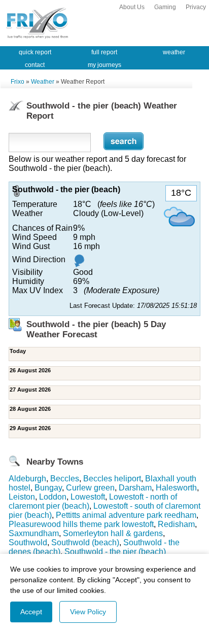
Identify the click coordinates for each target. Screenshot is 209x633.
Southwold (28, 542)
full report (104, 52)
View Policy (88, 612)
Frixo (17, 81)
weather (174, 52)
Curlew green (90, 487)
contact (35, 64)
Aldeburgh (27, 478)
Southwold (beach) (85, 542)
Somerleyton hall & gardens (113, 533)
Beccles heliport (112, 478)
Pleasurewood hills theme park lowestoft (81, 524)
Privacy (196, 7)
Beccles (64, 478)
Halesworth (176, 487)
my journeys (104, 64)
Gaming (165, 7)
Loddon (52, 497)
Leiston (22, 497)
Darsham (135, 487)
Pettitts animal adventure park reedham (126, 515)
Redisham (176, 524)
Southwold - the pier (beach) (115, 551)
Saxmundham (34, 533)
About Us (132, 7)
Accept (31, 612)
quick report (35, 52)
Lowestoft (88, 497)
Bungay (48, 487)
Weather (42, 81)
